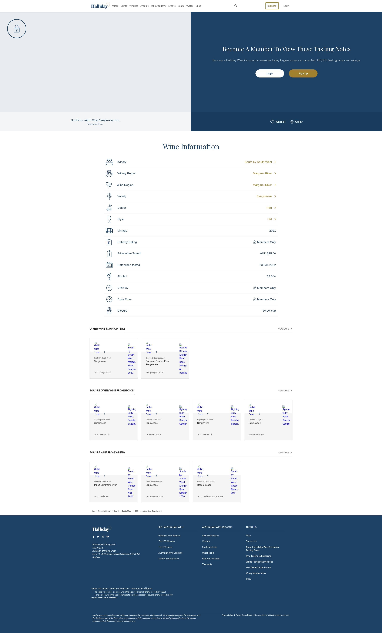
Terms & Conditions (244, 615)
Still (269, 219)
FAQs (248, 535)
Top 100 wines (165, 547)
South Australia (209, 547)
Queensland (208, 553)
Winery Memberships (256, 573)
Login (286, 5)
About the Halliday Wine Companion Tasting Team (262, 548)
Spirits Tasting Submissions (259, 562)
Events (172, 5)
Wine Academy (158, 5)
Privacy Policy (227, 615)
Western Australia (211, 558)
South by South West (258, 161)
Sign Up (272, 5)
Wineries (133, 5)
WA (93, 511)
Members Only (266, 242)
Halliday (100, 6)
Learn (181, 5)
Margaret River (262, 173)
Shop (198, 5)
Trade (248, 579)
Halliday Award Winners (169, 535)
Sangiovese (264, 196)
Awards (190, 5)
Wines (115, 5)
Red (269, 207)
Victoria (206, 541)
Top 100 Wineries (166, 541)
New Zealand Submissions (258, 567)
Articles (144, 5)
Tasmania (207, 564)
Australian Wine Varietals (170, 553)
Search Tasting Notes (169, 558)
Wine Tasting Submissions (258, 556)
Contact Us (251, 541)
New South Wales (210, 535)
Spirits (124, 5)
